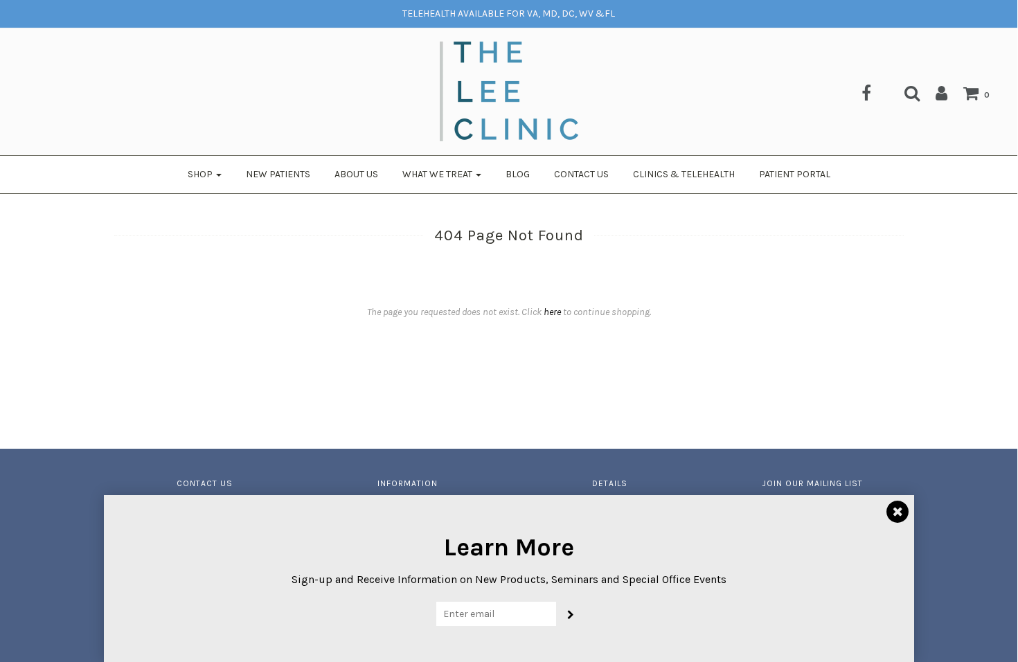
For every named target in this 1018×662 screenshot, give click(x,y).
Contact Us (581, 174)
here (552, 312)
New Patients (278, 174)
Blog (518, 174)
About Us (356, 174)
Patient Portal (794, 174)
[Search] (905, 92)
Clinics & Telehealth (684, 174)
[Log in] (934, 92)
